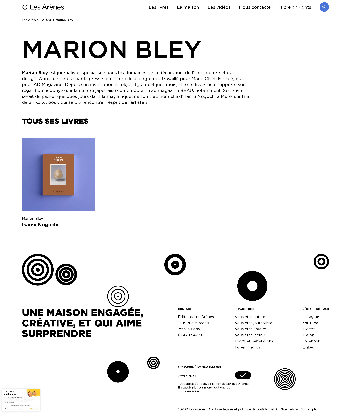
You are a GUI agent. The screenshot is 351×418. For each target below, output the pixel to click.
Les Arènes (30, 20)
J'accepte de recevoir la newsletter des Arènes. (213, 387)
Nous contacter (255, 7)
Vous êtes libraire (250, 328)
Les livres (159, 7)
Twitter (308, 328)
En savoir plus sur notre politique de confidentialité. (204, 389)
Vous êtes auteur (250, 316)
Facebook (311, 341)
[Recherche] (324, 7)
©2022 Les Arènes (191, 409)
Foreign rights (296, 7)
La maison (188, 7)
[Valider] (243, 375)
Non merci (8, 409)
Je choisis (21, 409)
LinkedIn (310, 347)
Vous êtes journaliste (253, 322)
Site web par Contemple (299, 409)
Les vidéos (219, 7)
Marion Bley (32, 218)
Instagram (311, 316)
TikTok (308, 335)
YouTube (310, 322)
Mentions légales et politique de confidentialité (243, 409)
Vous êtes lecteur (250, 335)
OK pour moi (34, 409)
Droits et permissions (254, 341)
